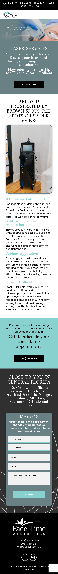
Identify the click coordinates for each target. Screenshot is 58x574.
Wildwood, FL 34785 (29, 547)
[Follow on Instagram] (33, 557)
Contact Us (29, 84)
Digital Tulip (28, 569)
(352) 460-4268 (29, 6)
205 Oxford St (29, 543)
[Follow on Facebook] (24, 557)
